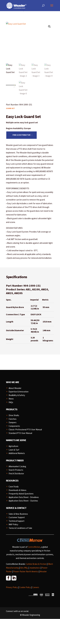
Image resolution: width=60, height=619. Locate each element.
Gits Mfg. (24, 567)
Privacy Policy (12, 587)
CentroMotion (34, 547)
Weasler (43, 571)
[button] (49, 26)
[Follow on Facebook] (8, 578)
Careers (35, 587)
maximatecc (35, 567)
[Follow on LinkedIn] (14, 578)
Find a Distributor (21, 135)
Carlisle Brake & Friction (36, 564)
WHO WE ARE (12, 382)
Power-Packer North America (25, 571)
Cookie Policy (25, 587)
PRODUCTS (11, 409)
